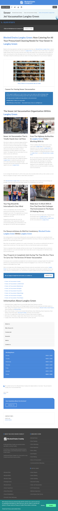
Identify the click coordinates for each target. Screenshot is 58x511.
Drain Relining (34, 456)
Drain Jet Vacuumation (36, 460)
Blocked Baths (17, 309)
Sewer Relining (34, 475)
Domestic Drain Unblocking (10, 497)
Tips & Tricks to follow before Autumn (29, 83)
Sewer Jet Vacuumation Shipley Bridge (14, 293)
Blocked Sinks (7, 472)
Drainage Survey (8, 481)
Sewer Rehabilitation (9, 494)
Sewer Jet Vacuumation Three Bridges (14, 297)
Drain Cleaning (34, 441)
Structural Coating (22, 312)
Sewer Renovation (8, 491)
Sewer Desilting (34, 478)
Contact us (8, 344)
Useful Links (35, 468)
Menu (54, 7)
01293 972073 (9, 22)
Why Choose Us (9, 328)
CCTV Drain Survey (35, 488)
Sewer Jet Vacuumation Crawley (13, 281)
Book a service (5, 7)
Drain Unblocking (34, 444)
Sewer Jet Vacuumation (36, 485)
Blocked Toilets (43, 307)
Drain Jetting (33, 450)
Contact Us (48, 275)
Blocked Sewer (7, 485)
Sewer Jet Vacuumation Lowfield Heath (14, 283)
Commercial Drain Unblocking (37, 463)
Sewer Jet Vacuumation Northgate (13, 288)
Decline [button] (43, 505)
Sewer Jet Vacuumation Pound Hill (13, 290)
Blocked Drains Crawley (15, 439)
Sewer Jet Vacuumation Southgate (13, 295)
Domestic (7, 336)
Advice (7, 340)
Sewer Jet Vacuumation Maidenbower (14, 286)
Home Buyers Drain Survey (37, 494)
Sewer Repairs (50, 307)
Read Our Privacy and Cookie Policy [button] (11, 508)
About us (7, 324)
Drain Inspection (34, 447)
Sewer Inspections (8, 488)
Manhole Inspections (35, 491)
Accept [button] (51, 505)
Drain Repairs (34, 453)
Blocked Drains (34, 438)
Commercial (8, 332)
